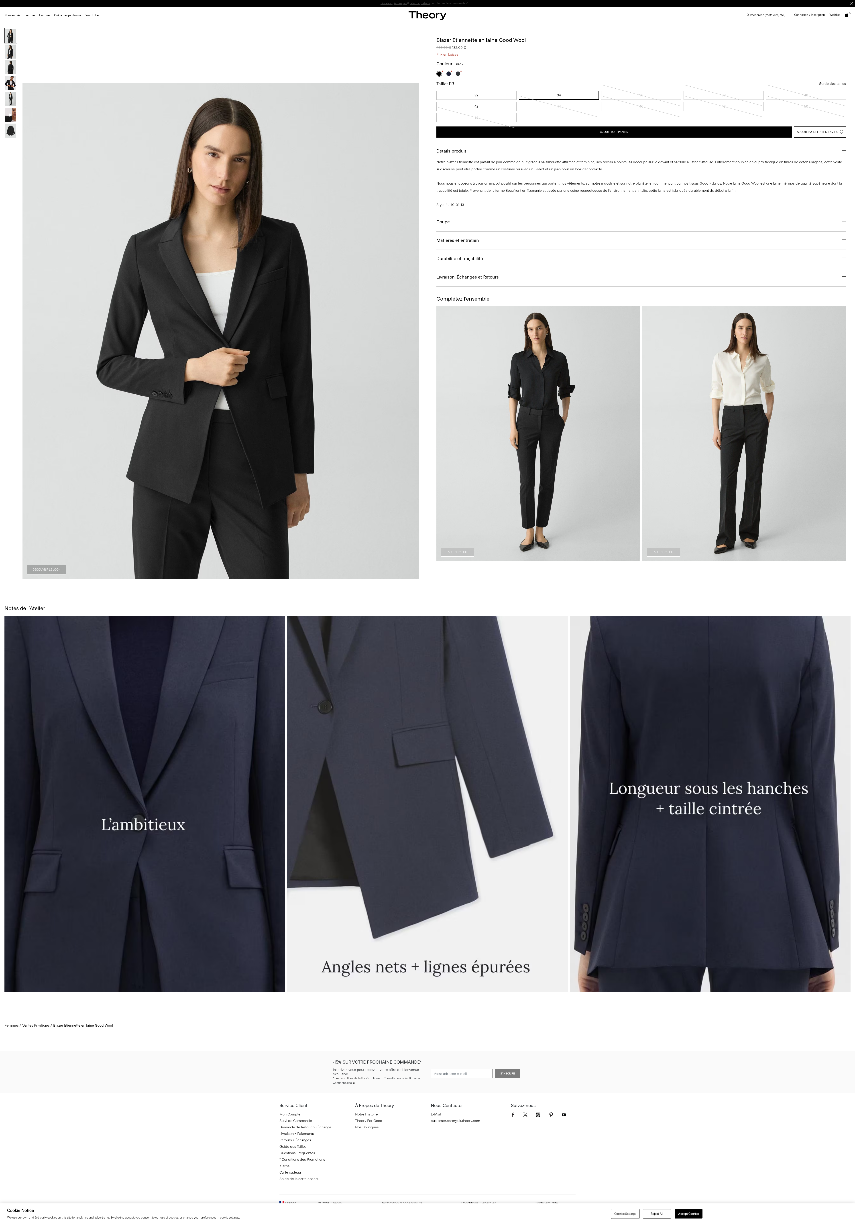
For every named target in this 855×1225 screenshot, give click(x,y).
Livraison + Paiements (296, 1133)
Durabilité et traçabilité (459, 258)
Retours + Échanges (295, 1140)
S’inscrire (507, 1073)
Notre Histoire (366, 1114)
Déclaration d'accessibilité (402, 1203)
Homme (44, 15)
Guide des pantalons (67, 15)
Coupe (443, 221)
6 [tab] (253, 576)
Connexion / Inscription (809, 14)
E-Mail (436, 1114)
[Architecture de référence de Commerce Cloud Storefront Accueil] (427, 15)
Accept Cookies (688, 1213)
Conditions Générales (478, 1203)
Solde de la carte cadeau (299, 1179)
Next (412, 331)
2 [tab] (189, 576)
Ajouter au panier (614, 132)
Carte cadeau (290, 1172)
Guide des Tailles (293, 1146)
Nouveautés (12, 15)
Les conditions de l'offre (350, 1078)
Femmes (12, 1025)
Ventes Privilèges (36, 1025)
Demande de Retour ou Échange (305, 1127)
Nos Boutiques (367, 1127)
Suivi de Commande (295, 1121)
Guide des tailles (832, 83)
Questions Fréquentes (297, 1153)
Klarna (284, 1166)
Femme (30, 15)
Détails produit (451, 151)
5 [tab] (237, 576)
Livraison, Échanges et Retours (467, 277)
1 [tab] (173, 576)
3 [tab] (205, 576)
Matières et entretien (457, 240)
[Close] (851, 3)
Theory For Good (368, 1121)
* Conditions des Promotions (302, 1159)
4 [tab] (221, 576)
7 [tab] (269, 576)
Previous (29, 331)
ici (353, 1083)
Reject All (657, 1213)
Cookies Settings (625, 1213)
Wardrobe (92, 15)
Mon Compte (289, 1114)
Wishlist (834, 14)
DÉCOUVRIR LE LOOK (46, 569)
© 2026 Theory (330, 1203)
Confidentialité (546, 1203)
